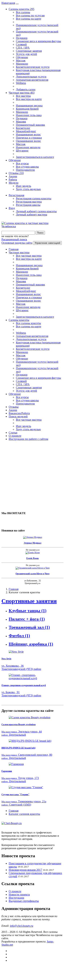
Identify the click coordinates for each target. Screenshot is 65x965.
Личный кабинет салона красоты (36, 211)
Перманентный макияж (30, 124)
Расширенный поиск (14, 239)
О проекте (15, 435)
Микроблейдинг (26, 131)
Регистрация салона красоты (33, 198)
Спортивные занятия (29, 50)
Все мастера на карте (29, 99)
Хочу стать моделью (28, 189)
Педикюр (21, 37)
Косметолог (23, 128)
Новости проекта (19, 894)
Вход (12, 208)
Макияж (21, 121)
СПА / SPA (23, 47)
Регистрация (16, 195)
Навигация (8, 2)
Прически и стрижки (29, 137)
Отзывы (16, 173)
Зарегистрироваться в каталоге (35, 157)
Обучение (22, 57)
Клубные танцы (27, 610)
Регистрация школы (28, 204)
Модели (13, 182)
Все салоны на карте (28, 18)
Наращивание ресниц (29, 105)
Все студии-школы (27, 166)
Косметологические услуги (32, 66)
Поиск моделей (18, 416)
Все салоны (23, 12)
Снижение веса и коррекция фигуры (38, 41)
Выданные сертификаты (24, 900)
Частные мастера (21, 92)
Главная (13, 249)
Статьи (13, 432)
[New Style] (32, 651)
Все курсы (22, 163)
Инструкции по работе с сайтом (28, 439)
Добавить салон (25, 89)
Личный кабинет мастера (31, 214)
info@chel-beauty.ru (21, 925)
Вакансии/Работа (19, 413)
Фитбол (19, 635)
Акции (13, 176)
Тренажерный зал (29, 627)
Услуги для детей (26, 54)
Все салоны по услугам (30, 15)
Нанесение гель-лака (29, 115)
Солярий (21, 44)
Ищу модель (23, 185)
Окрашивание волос (28, 140)
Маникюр (22, 63)
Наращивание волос (28, 134)
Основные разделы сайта (16, 242)
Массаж (20, 60)
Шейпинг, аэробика (31, 644)
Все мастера (23, 95)
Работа (13, 179)
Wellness (21, 83)
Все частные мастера (29, 255)
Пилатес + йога (27, 619)
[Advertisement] (32, 476)
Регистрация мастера (29, 201)
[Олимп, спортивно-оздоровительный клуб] (32, 677)
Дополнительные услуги (31, 76)
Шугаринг (22, 150)
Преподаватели (25, 169)
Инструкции (16, 897)
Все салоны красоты (28, 323)
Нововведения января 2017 (25, 869)
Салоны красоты (21, 9)
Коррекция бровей (27, 108)
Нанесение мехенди (28, 147)
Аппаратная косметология (32, 79)
